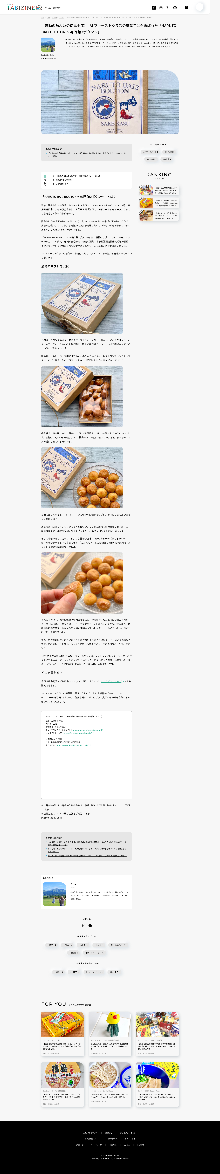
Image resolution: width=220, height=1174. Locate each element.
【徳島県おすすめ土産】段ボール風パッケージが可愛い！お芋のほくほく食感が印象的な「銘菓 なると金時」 (62, 1046)
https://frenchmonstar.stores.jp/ (78, 733)
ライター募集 (130, 1138)
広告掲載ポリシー (92, 1138)
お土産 (82, 945)
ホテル (98, 945)
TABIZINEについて (90, 1132)
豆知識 (73, 952)
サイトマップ (96, 1145)
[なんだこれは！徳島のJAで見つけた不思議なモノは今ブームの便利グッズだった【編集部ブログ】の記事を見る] (110, 1024)
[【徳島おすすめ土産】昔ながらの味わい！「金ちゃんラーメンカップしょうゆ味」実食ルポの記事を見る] (110, 1075)
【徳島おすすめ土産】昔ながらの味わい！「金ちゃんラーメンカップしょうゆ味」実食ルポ (109, 1095)
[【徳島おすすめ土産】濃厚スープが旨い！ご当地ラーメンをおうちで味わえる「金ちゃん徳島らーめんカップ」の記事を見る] (62, 1075)
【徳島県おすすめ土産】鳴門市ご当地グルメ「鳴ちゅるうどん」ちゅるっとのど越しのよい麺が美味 (156, 1097)
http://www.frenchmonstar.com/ (86, 730)
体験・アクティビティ (94, 952)
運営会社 (108, 1132)
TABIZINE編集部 (156, 1040)
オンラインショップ (111, 681)
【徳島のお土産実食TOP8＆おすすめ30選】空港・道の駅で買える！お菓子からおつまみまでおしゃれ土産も (87, 154)
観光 (51, 945)
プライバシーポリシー (129, 1132)
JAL (58, 972)
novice (127, 1145)
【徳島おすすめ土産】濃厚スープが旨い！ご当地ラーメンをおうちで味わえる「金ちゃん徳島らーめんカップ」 (61, 1097)
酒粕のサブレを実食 (62, 180)
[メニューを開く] (199, 7)
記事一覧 (79, 1145)
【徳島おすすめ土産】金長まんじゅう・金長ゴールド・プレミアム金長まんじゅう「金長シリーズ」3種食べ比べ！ (166, 215)
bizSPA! (140, 1145)
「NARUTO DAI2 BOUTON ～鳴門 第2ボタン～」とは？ (76, 176)
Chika (52, 55)
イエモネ (112, 1145)
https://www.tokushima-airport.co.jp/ (72, 745)
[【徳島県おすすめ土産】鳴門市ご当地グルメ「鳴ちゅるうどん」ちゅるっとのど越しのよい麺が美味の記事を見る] (157, 1075)
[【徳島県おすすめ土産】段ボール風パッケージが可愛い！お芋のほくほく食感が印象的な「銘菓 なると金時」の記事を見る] (62, 1024)
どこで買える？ (60, 184)
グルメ (67, 945)
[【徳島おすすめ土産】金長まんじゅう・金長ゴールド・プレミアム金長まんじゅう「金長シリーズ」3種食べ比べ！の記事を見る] (146, 215)
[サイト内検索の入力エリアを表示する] (186, 7)
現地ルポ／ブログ (118, 945)
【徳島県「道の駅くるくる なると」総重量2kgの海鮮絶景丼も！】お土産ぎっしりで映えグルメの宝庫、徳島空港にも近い (87, 843)
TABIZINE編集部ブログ (111, 1040)
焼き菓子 (114, 972)
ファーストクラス (94, 972)
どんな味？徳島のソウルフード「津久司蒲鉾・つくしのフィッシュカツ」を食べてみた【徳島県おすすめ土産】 (87, 850)
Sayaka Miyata (108, 1091)
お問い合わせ (112, 1138)
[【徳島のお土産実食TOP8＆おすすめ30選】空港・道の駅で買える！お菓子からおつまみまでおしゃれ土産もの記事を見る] (157, 1024)
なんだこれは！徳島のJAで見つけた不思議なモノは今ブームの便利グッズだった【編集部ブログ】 (87, 855)
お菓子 (74, 972)
